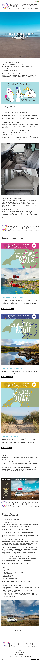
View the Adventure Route (7, 308)
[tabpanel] (20, 35)
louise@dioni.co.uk (20, 654)
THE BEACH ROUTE (10, 436)
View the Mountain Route (7, 376)
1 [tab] (19, 56)
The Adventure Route (12, 297)
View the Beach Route (6, 447)
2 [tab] (20, 56)
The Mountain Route (12, 368)
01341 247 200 (20, 652)
